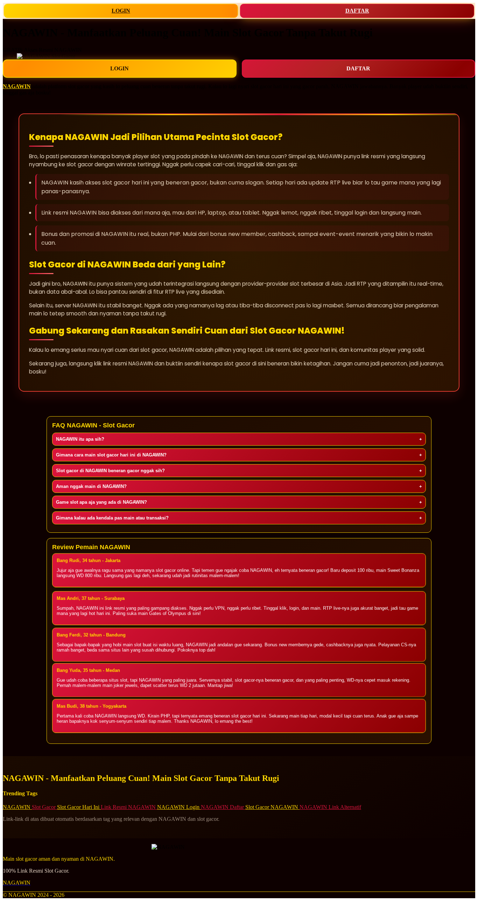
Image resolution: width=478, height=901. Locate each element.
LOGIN (121, 11)
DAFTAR (357, 11)
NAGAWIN (17, 86)
